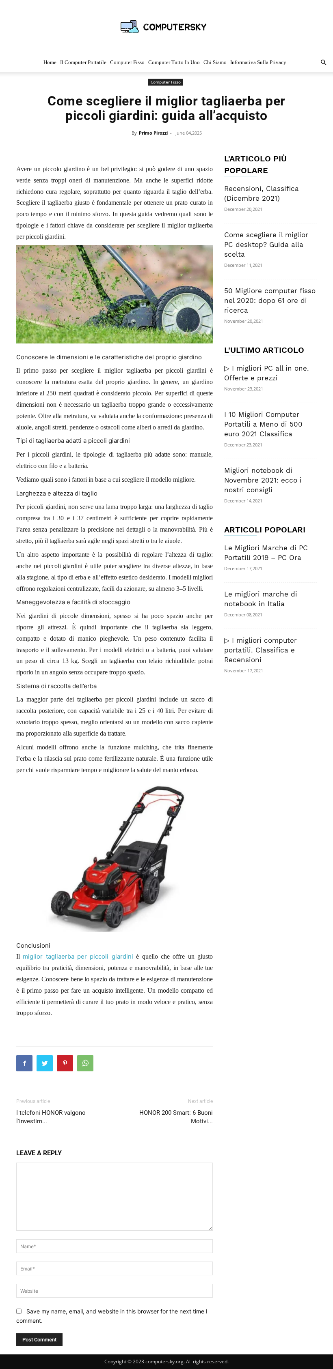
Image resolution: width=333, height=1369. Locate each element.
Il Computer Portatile (83, 62)
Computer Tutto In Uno (174, 62)
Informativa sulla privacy (258, 62)
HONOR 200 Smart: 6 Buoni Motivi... (176, 1117)
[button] (323, 63)
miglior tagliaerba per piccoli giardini (78, 956)
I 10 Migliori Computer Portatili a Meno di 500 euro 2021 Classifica (263, 424)
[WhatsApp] (85, 1063)
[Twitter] (45, 1063)
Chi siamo (215, 62)
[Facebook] (24, 1063)
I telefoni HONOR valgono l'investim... (51, 1117)
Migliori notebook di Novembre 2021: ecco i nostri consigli (263, 480)
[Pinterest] (65, 1063)
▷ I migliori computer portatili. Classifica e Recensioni (260, 650)
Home (49, 62)
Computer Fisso (127, 62)
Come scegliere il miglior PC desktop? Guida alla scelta (266, 244)
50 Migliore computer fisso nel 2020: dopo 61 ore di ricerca (270, 300)
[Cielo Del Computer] (166, 27)
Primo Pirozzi (154, 133)
